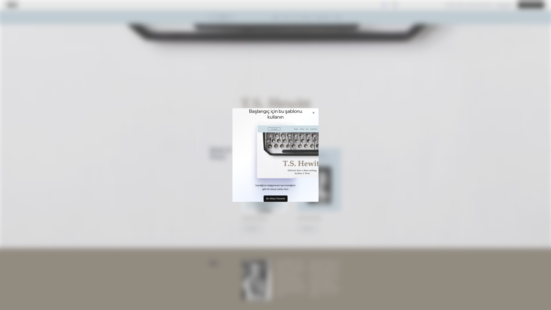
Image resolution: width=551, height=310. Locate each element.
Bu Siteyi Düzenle (275, 198)
